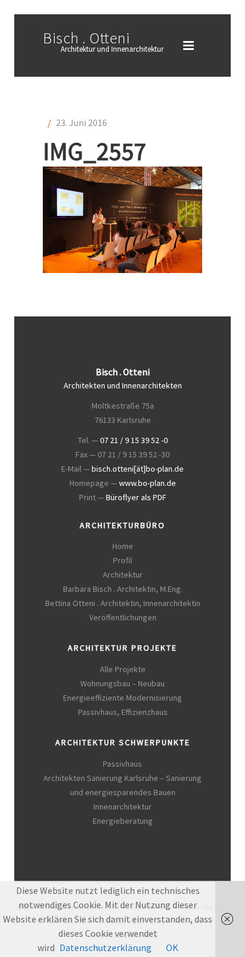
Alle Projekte (123, 669)
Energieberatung (123, 820)
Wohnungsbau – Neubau (122, 683)
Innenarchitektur (122, 806)
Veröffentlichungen (122, 617)
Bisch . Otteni (86, 38)
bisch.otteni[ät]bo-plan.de (138, 468)
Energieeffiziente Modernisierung (122, 697)
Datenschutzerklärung (105, 947)
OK (172, 947)
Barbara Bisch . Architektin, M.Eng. (123, 588)
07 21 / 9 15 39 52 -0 (134, 440)
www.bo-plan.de (147, 483)
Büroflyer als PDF (136, 497)
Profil (122, 560)
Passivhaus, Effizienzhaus (123, 712)
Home (122, 546)
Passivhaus (122, 763)
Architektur (123, 574)
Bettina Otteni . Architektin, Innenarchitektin (122, 603)
